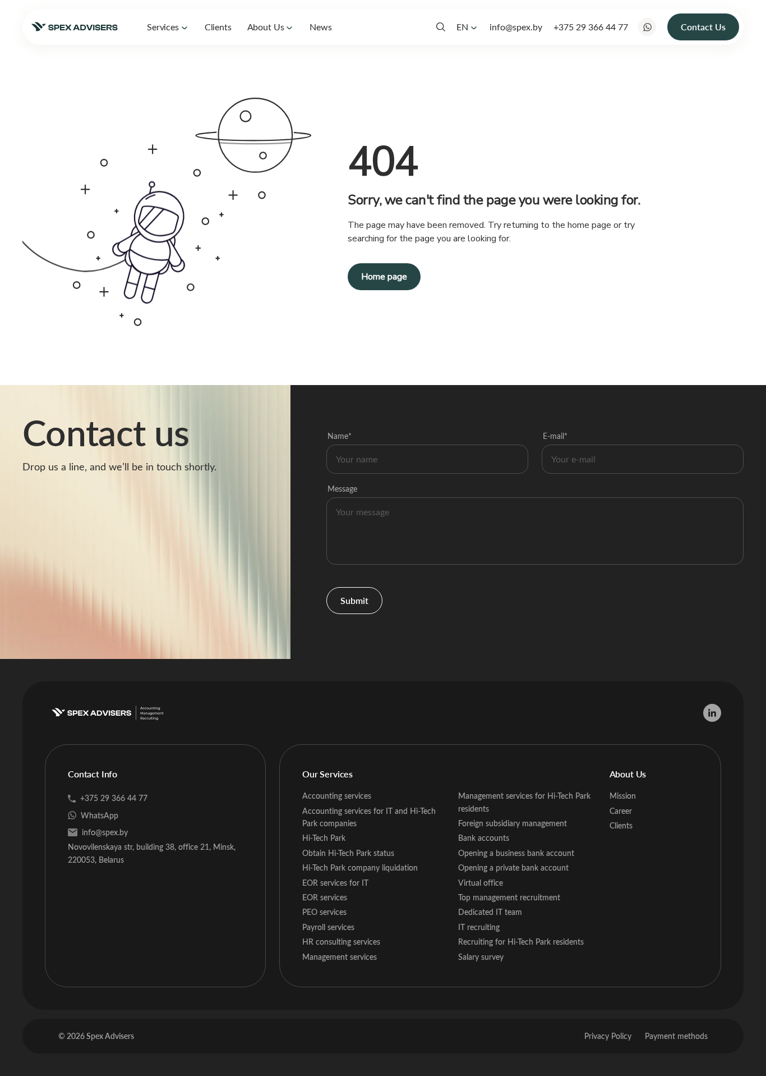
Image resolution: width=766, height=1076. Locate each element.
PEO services (324, 911)
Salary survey (481, 956)
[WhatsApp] (647, 27)
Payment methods (676, 1036)
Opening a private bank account (513, 867)
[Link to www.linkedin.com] (712, 713)
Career (621, 810)
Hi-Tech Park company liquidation (360, 867)
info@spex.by (516, 27)
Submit (354, 600)
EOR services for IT (335, 882)
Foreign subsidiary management (512, 823)
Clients (218, 27)
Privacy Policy (607, 1036)
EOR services (324, 897)
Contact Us (703, 27)
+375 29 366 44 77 (590, 27)
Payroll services (328, 927)
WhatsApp (99, 815)
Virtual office (480, 882)
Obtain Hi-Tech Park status (348, 853)
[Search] (440, 26)
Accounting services (336, 795)
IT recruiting (479, 927)
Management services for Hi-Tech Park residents (524, 801)
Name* (339, 436)
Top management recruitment (509, 897)
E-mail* (555, 436)
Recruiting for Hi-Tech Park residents (521, 941)
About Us (265, 27)
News (320, 27)
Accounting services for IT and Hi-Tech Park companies (369, 816)
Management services (339, 956)
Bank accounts (483, 837)
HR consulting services (341, 941)
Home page (384, 277)
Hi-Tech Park (323, 837)
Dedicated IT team (490, 911)
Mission (623, 795)
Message (342, 488)
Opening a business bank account (516, 853)
